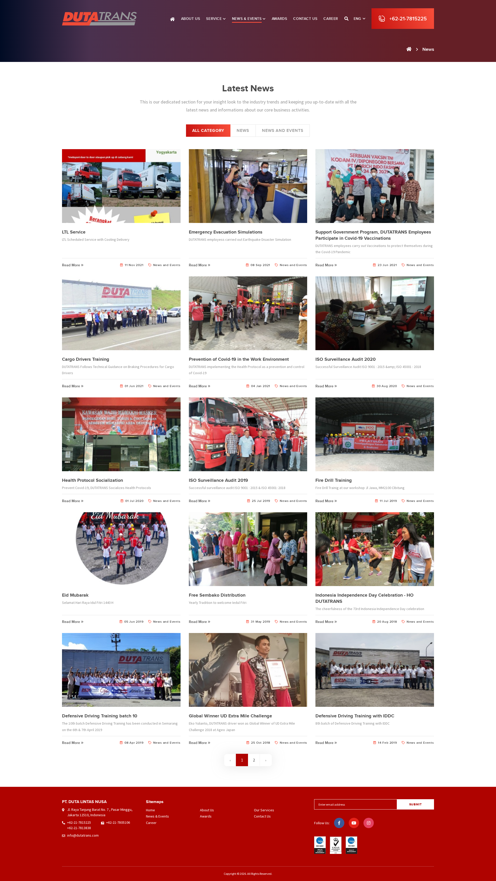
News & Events (157, 816)
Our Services (264, 810)
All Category (208, 130)
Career (151, 822)
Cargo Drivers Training (85, 359)
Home (150, 810)
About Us (207, 810)
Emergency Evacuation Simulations (225, 232)
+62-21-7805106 (118, 822)
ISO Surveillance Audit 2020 (345, 359)
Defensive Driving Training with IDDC (354, 715)
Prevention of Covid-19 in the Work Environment (239, 359)
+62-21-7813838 (79, 828)
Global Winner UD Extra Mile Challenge (230, 715)
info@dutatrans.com (83, 835)
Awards (206, 816)
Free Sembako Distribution (217, 595)
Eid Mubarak (75, 595)
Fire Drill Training (333, 480)
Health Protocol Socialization (92, 480)
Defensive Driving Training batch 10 (99, 715)
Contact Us (262, 816)
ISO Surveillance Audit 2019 (218, 480)
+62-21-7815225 (79, 822)
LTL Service (74, 232)
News (243, 130)
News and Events (283, 130)
